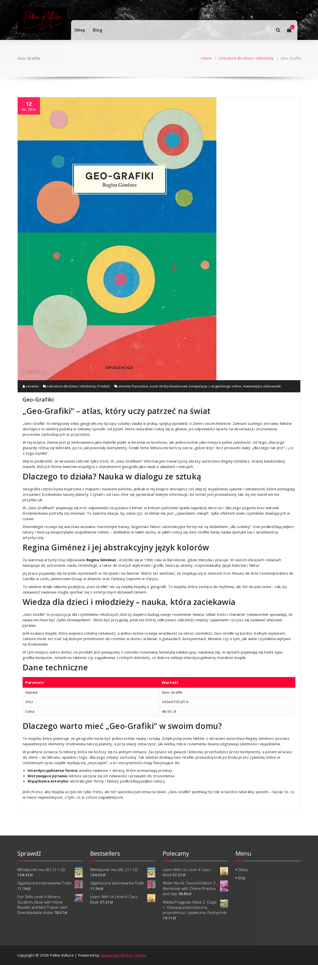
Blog (97, 30)
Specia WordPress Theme (123, 955)
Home (206, 58)
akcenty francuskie (133, 386)
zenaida (32, 386)
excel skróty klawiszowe (169, 386)
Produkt (103, 386)
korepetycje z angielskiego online (215, 386)
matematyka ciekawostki (262, 386)
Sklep (79, 30)
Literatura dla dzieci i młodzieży (246, 58)
